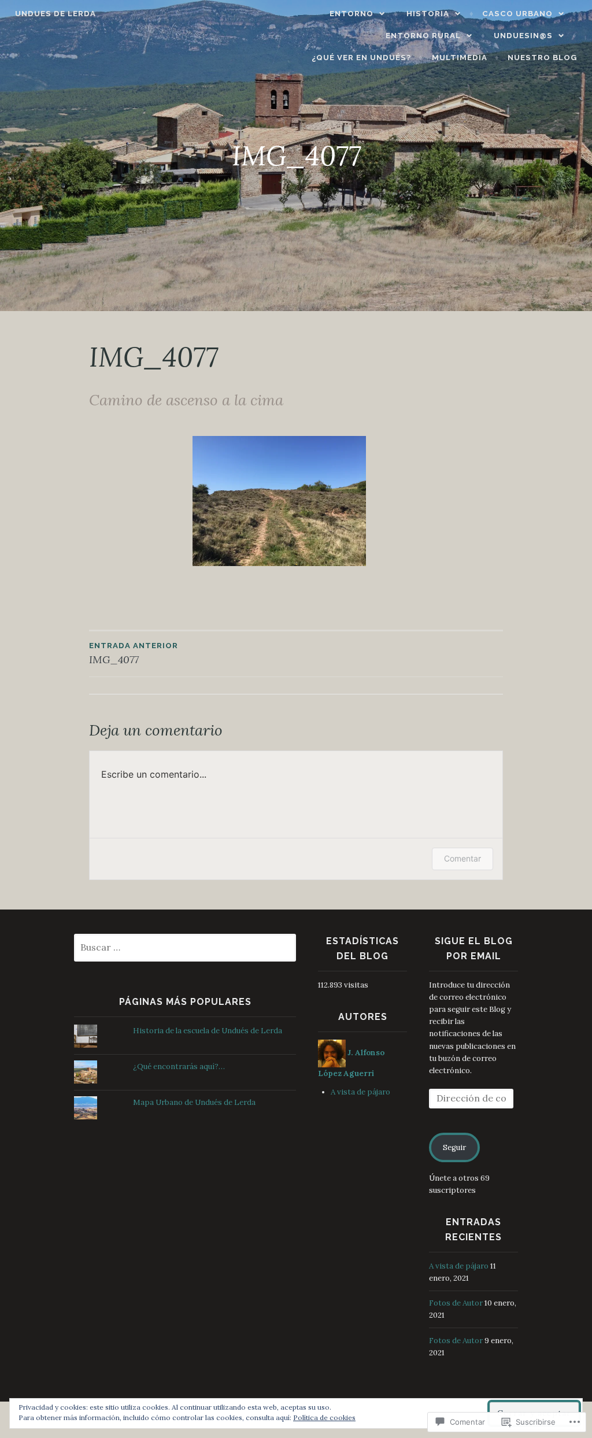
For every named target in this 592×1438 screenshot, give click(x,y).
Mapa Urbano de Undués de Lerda (194, 1102)
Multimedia (459, 57)
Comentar (462, 858)
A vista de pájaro (360, 1092)
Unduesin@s (523, 35)
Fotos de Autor (456, 1303)
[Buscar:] (185, 948)
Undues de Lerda (55, 13)
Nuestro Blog (542, 57)
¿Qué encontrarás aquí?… (179, 1066)
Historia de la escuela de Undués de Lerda (207, 1031)
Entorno (351, 13)
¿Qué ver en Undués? (361, 57)
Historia (427, 13)
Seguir (454, 1147)
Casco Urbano (517, 13)
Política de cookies (324, 1417)
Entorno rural (423, 35)
